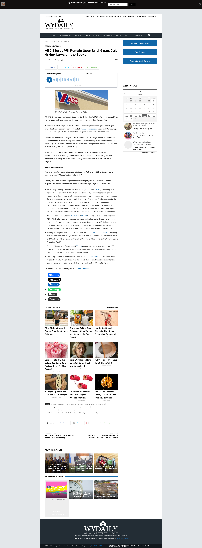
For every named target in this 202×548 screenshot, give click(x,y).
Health (105, 464)
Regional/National (63, 41)
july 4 (47, 410)
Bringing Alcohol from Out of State (95, 404)
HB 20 (95, 232)
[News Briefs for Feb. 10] (106, 489)
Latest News (53, 41)
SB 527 (94, 257)
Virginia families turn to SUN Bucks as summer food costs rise (106, 468)
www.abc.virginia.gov (88, 129)
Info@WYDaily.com (123, 538)
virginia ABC (77, 413)
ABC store (61, 404)
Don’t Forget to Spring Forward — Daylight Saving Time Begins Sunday (81, 495)
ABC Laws (53, 404)
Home (47, 41)
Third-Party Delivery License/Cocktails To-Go (59, 413)
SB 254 (97, 190)
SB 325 (79, 246)
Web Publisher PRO (96, 546)
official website (84, 269)
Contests (56, 511)
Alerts (81, 490)
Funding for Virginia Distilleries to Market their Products (62, 407)
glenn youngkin (84, 407)
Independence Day (110, 407)
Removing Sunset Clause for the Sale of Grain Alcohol (84, 410)
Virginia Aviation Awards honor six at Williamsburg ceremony (56, 468)
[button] (149, 35)
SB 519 (84, 216)
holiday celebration (96, 407)
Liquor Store (63, 410)
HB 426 (88, 190)
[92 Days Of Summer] (56, 490)
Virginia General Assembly (90, 413)
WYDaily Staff (51, 60)
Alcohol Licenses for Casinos (74, 404)
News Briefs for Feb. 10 (106, 497)
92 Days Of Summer (57, 514)
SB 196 (104, 232)
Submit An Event (130, 86)
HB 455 (74, 216)
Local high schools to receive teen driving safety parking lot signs (81, 468)
